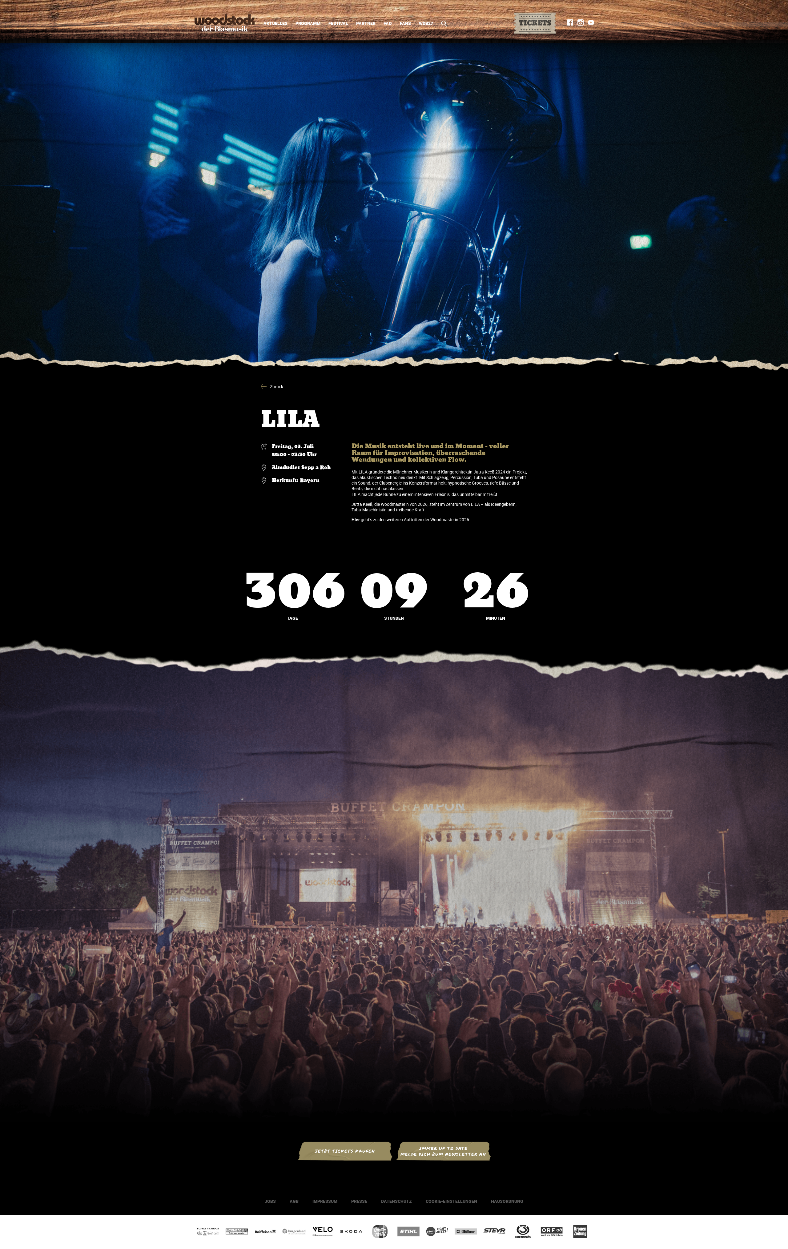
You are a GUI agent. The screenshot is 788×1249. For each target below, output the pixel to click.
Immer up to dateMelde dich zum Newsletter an (443, 1151)
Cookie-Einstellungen (451, 1201)
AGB (294, 1201)
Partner (366, 23)
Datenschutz (396, 1201)
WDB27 (426, 23)
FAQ (388, 23)
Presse (359, 1201)
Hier (356, 519)
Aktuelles (275, 23)
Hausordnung (507, 1201)
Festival (338, 23)
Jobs (270, 1201)
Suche (442, 23)
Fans (405, 23)
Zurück (276, 386)
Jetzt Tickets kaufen (345, 1151)
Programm (308, 23)
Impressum (324, 1201)
